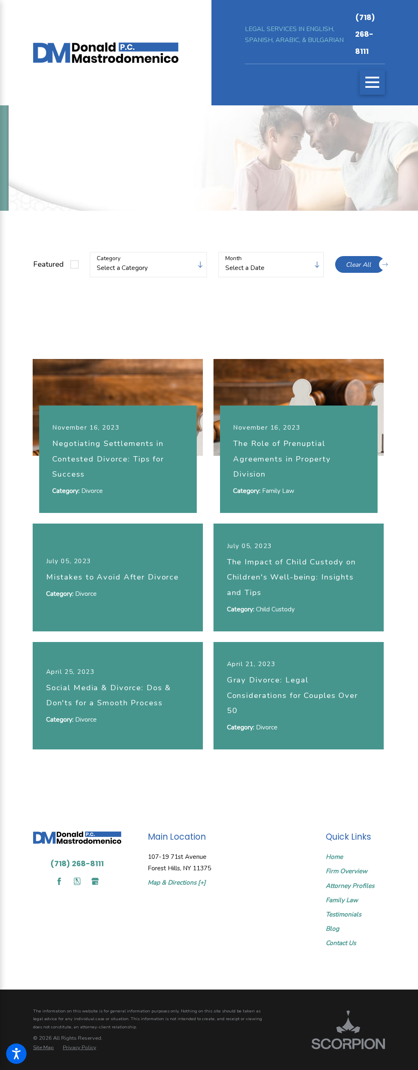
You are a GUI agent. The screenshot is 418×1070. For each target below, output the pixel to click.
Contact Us (341, 942)
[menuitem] (355, 857)
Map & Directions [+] (177, 882)
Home (334, 856)
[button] (16, 1053)
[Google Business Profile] (95, 881)
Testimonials (343, 914)
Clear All (358, 264)
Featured (48, 264)
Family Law (342, 900)
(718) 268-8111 (365, 34)
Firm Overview (346, 871)
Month (233, 258)
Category (108, 258)
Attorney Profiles (350, 885)
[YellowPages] (77, 881)
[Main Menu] (372, 82)
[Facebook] (59, 881)
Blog (332, 928)
